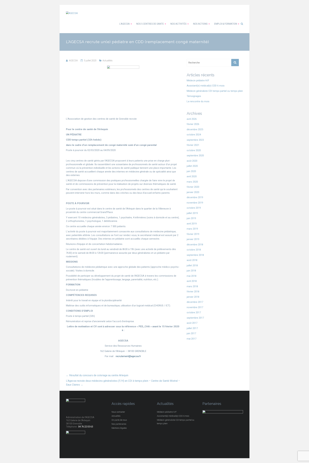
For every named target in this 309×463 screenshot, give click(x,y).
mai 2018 (191, 275)
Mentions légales (119, 428)
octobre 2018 (194, 249)
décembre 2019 (195, 197)
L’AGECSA (124, 24)
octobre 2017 (194, 312)
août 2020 (192, 160)
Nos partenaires (119, 424)
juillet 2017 (192, 328)
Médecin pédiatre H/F (198, 80)
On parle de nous (119, 420)
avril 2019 (192, 223)
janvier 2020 (193, 192)
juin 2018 (191, 270)
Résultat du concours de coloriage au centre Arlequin (97, 375)
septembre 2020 (195, 155)
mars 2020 (192, 181)
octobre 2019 (194, 207)
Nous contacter (118, 412)
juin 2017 (191, 333)
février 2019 (193, 234)
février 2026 (193, 124)
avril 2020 (192, 176)
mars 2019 (192, 228)
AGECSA (73, 60)
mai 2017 (191, 338)
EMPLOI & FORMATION (225, 24)
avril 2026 (192, 119)
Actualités (107, 60)
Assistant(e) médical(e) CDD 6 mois (206, 85)
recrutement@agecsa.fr (129, 356)
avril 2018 (192, 281)
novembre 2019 (195, 202)
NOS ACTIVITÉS (178, 24)
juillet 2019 (192, 213)
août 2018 (192, 260)
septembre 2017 (195, 317)
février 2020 (193, 186)
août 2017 (192, 322)
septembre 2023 (195, 139)
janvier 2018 (193, 296)
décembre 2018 (195, 244)
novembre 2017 (195, 307)
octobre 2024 (194, 134)
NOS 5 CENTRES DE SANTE (150, 24)
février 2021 (193, 145)
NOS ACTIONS (200, 24)
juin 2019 (191, 218)
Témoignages (194, 96)
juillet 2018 (192, 265)
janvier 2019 (193, 239)
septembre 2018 (195, 255)
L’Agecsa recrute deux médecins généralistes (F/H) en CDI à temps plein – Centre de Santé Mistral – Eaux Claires (123, 382)
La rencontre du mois (198, 101)
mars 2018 (192, 286)
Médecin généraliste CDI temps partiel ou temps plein (215, 91)
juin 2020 (191, 171)
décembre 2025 (195, 129)
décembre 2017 (195, 302)
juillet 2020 (192, 166)
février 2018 (193, 291)
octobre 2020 (194, 150)
